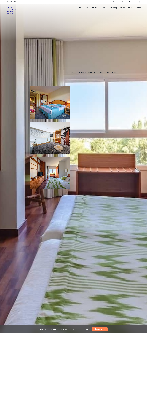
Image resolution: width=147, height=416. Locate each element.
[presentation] (60, 116)
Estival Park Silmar (103, 72)
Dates (42, 329)
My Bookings (113, 2)
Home (73, 72)
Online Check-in (126, 2)
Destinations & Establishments (86, 72)
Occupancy (64, 329)
